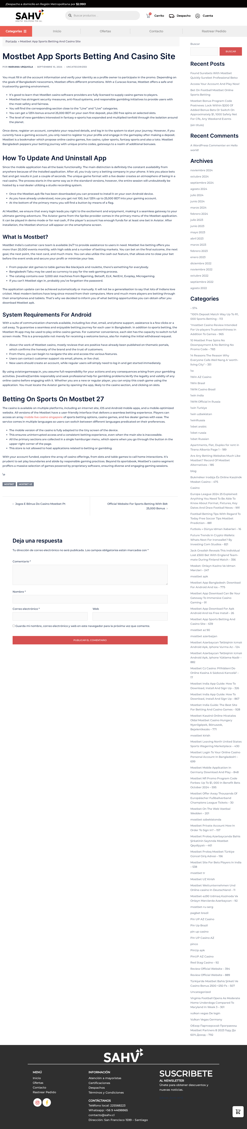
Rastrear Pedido (214, 31)
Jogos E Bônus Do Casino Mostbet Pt (40, 503)
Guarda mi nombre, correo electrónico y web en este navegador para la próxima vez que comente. (82, 626)
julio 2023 (196, 219)
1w (192, 370)
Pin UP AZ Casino (202, 919)
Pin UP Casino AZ (202, 937)
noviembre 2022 (201, 269)
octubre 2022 (199, 275)
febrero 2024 (199, 213)
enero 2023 (197, 257)
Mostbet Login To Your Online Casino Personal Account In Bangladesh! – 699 (215, 757)
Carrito (159, 15)
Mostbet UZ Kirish (202, 879)
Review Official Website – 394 (210, 968)
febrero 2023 (199, 251)
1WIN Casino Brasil (202, 389)
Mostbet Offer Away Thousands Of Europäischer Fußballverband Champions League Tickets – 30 (213, 798)
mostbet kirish (200, 735)
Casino (195, 487)
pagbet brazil (199, 913)
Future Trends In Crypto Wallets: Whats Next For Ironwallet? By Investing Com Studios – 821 (212, 540)
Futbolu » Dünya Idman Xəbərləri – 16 (215, 529)
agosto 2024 (198, 189)
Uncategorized (76, 67)
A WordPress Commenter (208, 145)
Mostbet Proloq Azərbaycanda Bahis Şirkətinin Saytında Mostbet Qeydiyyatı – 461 (215, 841)
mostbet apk (199, 576)
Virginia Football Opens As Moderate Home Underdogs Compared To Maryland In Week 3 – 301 (215, 1003)
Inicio (57, 31)
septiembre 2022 (201, 281)
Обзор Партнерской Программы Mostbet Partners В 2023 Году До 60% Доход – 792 (213, 1030)
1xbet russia (198, 432)
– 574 (193, 308)
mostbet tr (197, 873)
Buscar (195, 44)
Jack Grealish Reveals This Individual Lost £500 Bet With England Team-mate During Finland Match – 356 (215, 555)
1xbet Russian (199, 439)
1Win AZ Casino (200, 377)
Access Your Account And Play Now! (214, 84)
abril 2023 (196, 238)
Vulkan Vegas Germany (206, 1019)
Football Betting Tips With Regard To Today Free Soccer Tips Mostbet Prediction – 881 (215, 518)
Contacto (156, 31)
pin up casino (199, 931)
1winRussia (197, 420)
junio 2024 (197, 201)
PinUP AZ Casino (202, 956)
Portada (11, 41)
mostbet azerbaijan (203, 636)
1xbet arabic (198, 426)
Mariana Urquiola (20, 67)
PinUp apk (197, 950)
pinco (194, 944)
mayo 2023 (197, 232)
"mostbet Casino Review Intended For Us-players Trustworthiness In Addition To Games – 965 (213, 329)
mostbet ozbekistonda (205, 819)
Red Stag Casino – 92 (204, 962)
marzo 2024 (198, 207)
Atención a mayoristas (105, 1078)
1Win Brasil (197, 383)
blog (193, 471)
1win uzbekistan (201, 414)
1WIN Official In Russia (205, 401)
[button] (238, 1111)
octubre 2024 (199, 176)
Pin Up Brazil (199, 925)
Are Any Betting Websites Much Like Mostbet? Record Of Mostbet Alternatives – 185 (215, 460)
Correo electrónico (26, 608)
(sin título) (197, 125)
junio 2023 (197, 226)
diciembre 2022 (200, 263)
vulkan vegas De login (205, 1013)
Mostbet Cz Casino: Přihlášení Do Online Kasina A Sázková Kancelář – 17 (214, 673)
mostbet (9, 484)
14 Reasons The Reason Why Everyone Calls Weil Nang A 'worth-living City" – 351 (214, 360)
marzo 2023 (198, 244)
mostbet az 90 (200, 630)
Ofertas (105, 31)
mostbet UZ (25, 484)
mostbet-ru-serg (201, 907)
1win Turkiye (198, 407)
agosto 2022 (198, 288)
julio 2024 (196, 195)
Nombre (19, 591)
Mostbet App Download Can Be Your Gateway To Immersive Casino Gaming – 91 (215, 598)
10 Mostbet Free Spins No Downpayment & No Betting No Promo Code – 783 (212, 345)
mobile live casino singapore (43, 417)
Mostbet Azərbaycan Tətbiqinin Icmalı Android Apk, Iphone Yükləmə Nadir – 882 (216, 658)
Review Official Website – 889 (210, 975)
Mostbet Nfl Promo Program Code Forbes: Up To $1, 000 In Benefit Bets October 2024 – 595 (215, 783)
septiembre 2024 (202, 182)
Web (96, 608)
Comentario (22, 561)
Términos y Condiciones (106, 1092)
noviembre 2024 (201, 170)
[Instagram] (37, 1102)
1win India (197, 395)
